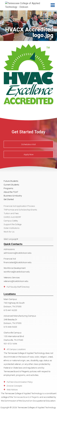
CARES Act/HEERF (12, 217)
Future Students (11, 181)
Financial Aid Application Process (19, 206)
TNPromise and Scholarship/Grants (20, 209)
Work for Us (9, 231)
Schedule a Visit (28, 144)
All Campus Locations (16, 349)
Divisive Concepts (14, 386)
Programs (8, 188)
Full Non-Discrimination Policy (20, 382)
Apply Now (28, 154)
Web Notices (12, 389)
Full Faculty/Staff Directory (18, 287)
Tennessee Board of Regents (26, 397)
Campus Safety (11, 220)
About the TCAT (11, 192)
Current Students (11, 184)
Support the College (12, 224)
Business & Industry (13, 195)
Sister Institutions (11, 228)
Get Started (9, 199)
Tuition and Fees (11, 213)
